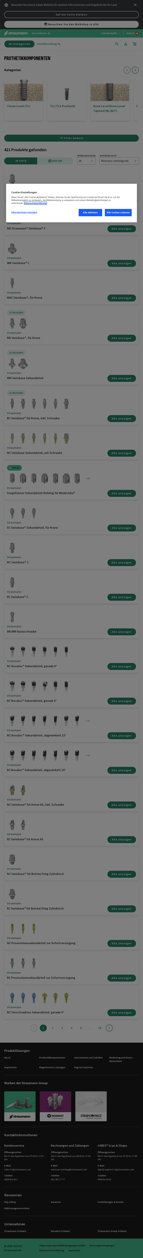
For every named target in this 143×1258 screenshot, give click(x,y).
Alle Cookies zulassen (118, 212)
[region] (71, 203)
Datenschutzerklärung (35, 203)
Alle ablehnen (90, 212)
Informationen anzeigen (24, 212)
